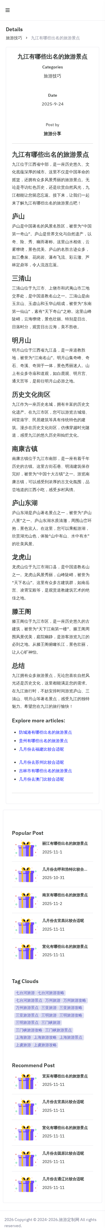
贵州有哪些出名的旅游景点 (43, 740)
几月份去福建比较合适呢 (41, 749)
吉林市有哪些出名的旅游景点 (45, 770)
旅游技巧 (14, 37)
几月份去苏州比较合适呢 (41, 762)
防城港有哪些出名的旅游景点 (45, 732)
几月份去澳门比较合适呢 (41, 779)
